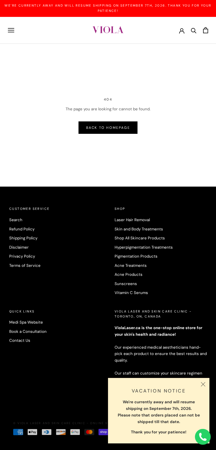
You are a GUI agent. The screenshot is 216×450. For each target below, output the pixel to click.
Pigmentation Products (136, 256)
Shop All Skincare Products (140, 238)
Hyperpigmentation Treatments (144, 247)
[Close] (203, 384)
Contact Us (19, 340)
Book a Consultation (28, 331)
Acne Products (129, 274)
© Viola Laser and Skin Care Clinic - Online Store (65, 423)
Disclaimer (19, 247)
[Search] (194, 30)
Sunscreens (126, 283)
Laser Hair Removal (132, 219)
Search (15, 219)
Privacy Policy (22, 256)
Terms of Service (25, 265)
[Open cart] (205, 30)
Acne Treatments (131, 265)
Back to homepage (108, 127)
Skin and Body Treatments (139, 229)
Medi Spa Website (26, 322)
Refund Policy (22, 229)
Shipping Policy (23, 238)
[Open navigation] (11, 30)
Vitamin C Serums (131, 292)
